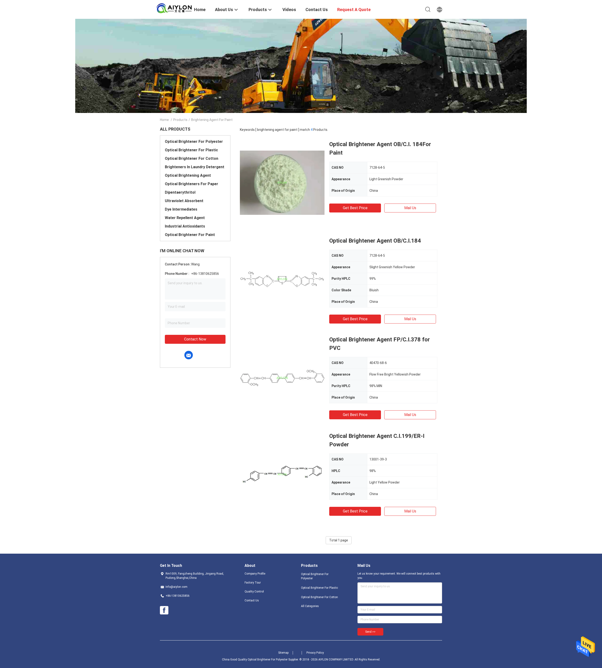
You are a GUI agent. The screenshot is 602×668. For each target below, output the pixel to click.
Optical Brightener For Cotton (191, 158)
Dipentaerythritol (180, 192)
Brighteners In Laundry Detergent (194, 167)
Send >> (370, 631)
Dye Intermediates (181, 209)
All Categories (310, 606)
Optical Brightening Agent (188, 175)
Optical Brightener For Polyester (194, 141)
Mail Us (410, 208)
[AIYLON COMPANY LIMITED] (174, 8)
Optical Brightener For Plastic (191, 150)
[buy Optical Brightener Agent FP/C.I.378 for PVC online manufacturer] (282, 378)
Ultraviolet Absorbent (184, 201)
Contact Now (195, 339)
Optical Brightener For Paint (190, 234)
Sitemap (283, 652)
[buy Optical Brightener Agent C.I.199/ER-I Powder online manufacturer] (282, 474)
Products (180, 120)
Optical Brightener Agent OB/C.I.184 (375, 240)
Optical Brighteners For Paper (191, 184)
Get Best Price (355, 208)
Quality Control (254, 591)
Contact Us (252, 600)
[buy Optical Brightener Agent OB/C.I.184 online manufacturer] (282, 279)
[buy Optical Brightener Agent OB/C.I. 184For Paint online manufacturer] (282, 182)
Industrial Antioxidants (185, 226)
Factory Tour (253, 582)
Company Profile (255, 573)
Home (164, 120)
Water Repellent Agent (185, 218)
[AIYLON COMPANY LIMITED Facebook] (164, 610)
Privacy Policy (315, 652)
